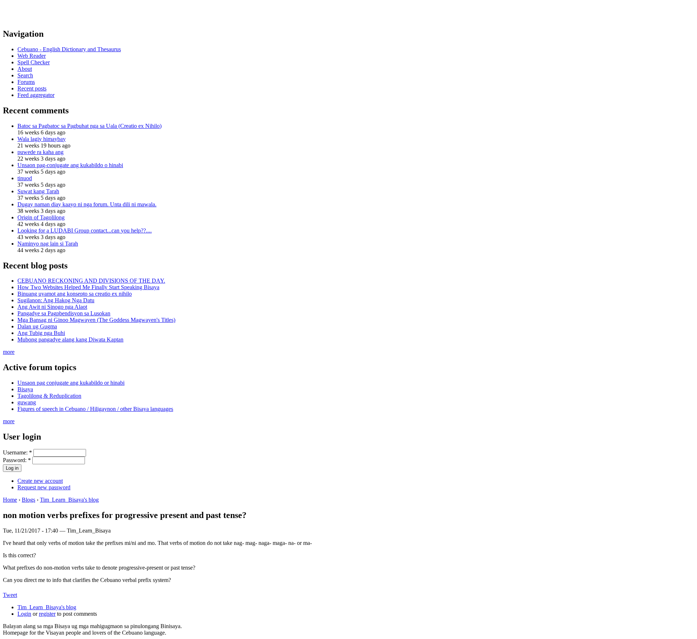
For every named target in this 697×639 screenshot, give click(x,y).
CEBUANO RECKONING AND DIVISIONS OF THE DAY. (91, 281)
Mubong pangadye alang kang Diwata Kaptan (70, 339)
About (24, 69)
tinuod (24, 178)
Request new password (43, 487)
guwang (26, 402)
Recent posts (31, 88)
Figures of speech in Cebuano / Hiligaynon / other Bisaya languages (95, 409)
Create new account (40, 481)
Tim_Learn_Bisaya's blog (69, 500)
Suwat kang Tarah (38, 191)
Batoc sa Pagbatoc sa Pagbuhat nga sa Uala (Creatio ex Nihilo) (89, 126)
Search (25, 75)
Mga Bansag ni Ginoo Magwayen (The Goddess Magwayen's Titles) (96, 320)
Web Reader (31, 56)
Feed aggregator (35, 95)
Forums (26, 82)
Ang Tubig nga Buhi (41, 333)
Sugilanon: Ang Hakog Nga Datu (55, 300)
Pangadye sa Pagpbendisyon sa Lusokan (63, 313)
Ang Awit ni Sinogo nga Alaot (52, 307)
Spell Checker (33, 62)
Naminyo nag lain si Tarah (47, 243)
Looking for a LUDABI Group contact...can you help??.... (84, 230)
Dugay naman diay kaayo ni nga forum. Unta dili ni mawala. (86, 204)
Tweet (10, 595)
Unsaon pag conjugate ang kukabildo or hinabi (71, 383)
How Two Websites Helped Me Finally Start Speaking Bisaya (88, 287)
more (9, 352)
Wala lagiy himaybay (41, 139)
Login (24, 614)
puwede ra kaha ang (40, 152)
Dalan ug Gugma (37, 326)
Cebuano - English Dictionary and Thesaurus (69, 49)
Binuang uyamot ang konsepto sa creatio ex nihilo (74, 294)
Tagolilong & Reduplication (49, 396)
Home (10, 500)
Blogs (28, 500)
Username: (17, 452)
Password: (17, 460)
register (47, 614)
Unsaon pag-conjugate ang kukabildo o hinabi (70, 165)
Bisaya (25, 389)
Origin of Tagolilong (41, 217)
